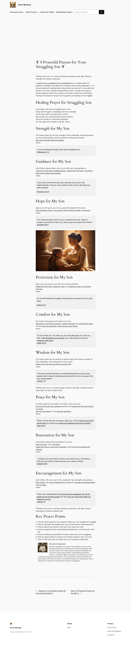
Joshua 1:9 (41, 502)
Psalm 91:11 (41, 305)
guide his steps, (59, 287)
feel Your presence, (49, 326)
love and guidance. (64, 411)
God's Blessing (24, 5)
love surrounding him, (57, 482)
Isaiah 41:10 (41, 343)
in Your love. (85, 210)
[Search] (101, 12)
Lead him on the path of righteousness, (51, 171)
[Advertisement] (65, 31)
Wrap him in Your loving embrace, (48, 324)
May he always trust (43, 210)
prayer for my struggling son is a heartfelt (53, 83)
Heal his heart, (41, 444)
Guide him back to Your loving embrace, (51, 447)
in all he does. (41, 485)
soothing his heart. (86, 324)
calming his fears (68, 324)
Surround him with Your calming (48, 406)
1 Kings (39, 381)
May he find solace (43, 411)
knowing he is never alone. (67, 326)
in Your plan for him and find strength (66, 210)
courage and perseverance (85, 482)
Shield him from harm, (44, 287)
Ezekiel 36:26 (42, 464)
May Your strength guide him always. (50, 140)
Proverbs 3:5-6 (43, 192)
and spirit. (56, 444)
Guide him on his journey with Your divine (52, 364)
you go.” (48, 499)
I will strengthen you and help (52, 338)
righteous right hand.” (45, 341)
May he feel (40, 482)
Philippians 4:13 (43, 152)
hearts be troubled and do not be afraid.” (75, 423)
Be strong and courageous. (71, 494)
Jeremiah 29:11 (43, 225)
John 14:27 (41, 426)
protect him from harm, (75, 171)
